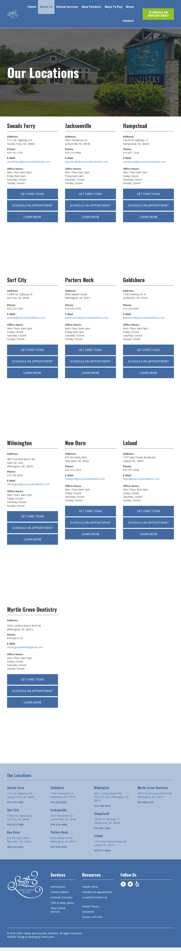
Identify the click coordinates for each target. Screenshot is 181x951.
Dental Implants (60, 892)
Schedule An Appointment (97, 892)
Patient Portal (90, 886)
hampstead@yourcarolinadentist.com (144, 161)
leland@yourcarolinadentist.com (141, 479)
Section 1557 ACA (92, 917)
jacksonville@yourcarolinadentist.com (86, 161)
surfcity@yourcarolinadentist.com (26, 317)
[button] (158, 14)
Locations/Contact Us (94, 897)
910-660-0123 (146, 802)
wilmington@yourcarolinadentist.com (28, 484)
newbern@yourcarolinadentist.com (85, 479)
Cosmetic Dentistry (61, 897)
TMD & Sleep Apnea (62, 903)
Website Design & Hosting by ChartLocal (30, 936)
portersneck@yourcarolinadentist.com (87, 317)
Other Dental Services (58, 909)
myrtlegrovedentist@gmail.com (25, 647)
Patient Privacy (90, 906)
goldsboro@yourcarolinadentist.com (144, 317)
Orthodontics (58, 886)
